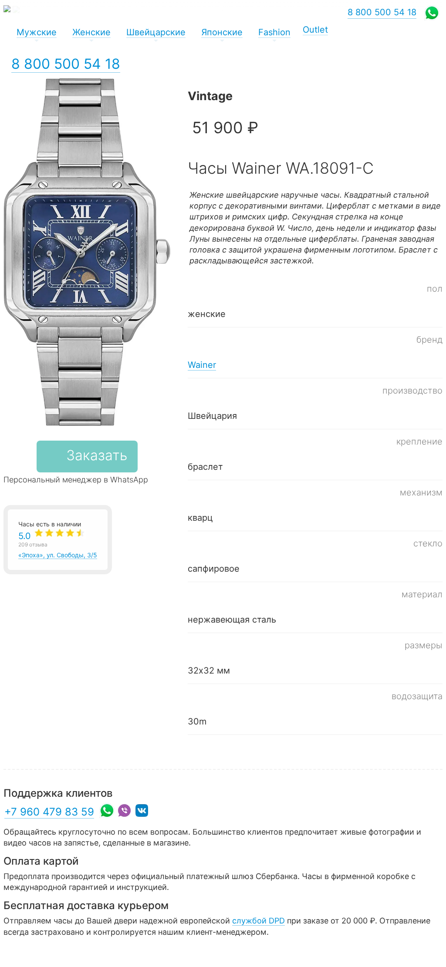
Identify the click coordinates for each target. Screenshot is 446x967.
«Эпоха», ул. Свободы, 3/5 (57, 545)
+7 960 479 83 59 (49, 811)
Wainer (202, 365)
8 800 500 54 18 (65, 63)
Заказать (96, 455)
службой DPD (258, 920)
